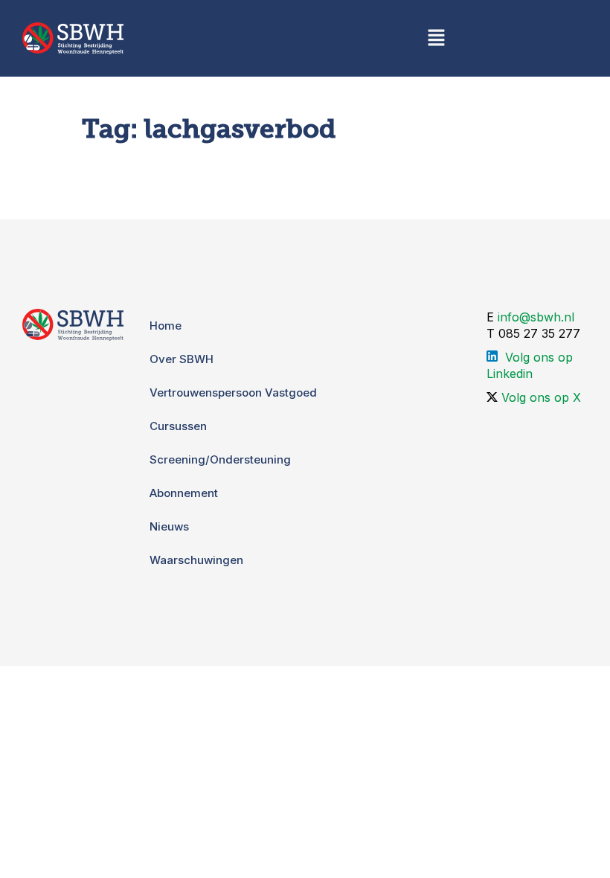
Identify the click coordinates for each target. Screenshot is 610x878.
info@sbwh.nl (536, 317)
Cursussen (178, 426)
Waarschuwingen (196, 560)
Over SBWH (182, 359)
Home (166, 325)
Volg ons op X (541, 397)
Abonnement (184, 493)
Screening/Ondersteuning (220, 459)
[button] (436, 38)
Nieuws (169, 526)
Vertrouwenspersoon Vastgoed (233, 392)
